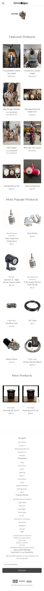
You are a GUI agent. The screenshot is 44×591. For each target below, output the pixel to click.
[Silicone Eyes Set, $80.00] (32, 171)
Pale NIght (22, 509)
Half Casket (12, 148)
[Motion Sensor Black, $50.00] (32, 344)
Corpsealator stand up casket (11, 72)
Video (22, 492)
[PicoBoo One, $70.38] (12, 306)
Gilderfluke (22, 522)
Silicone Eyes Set (32, 186)
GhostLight (22, 512)
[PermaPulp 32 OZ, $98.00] (11, 394)
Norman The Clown (32, 148)
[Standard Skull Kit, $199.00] (12, 171)
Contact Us (22, 452)
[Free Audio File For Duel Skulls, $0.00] (32, 262)
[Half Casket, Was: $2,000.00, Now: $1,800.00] (12, 133)
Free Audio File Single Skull (11, 239)
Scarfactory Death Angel (32, 72)
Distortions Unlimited (22, 519)
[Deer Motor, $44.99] (32, 219)
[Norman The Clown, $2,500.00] (32, 133)
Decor (22, 469)
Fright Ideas (22, 502)
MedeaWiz (22, 526)
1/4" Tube (32, 320)
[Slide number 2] (22, 18)
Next (39, 400)
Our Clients (22, 442)
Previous (3, 400)
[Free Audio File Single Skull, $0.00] (12, 219)
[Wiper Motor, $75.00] (12, 344)
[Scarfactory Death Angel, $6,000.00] (32, 56)
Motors (22, 476)
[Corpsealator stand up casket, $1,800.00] (12, 56)
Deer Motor (32, 233)
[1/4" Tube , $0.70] (32, 306)
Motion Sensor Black (32, 362)
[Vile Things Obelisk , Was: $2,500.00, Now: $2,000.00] (12, 94)
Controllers (22, 466)
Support (22, 446)
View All (22, 529)
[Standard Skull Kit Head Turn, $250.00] (32, 94)
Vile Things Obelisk (11, 109)
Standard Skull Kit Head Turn (32, 110)
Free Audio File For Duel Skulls (32, 283)
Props (22, 482)
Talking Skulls (22, 489)
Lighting (22, 472)
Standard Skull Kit (11, 186)
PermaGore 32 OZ (31, 410)
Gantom (22, 506)
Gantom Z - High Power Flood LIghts (11, 281)
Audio (22, 462)
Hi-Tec (22, 516)
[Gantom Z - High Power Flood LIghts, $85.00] (12, 262)
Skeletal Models (22, 486)
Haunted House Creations (22, 499)
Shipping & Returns (22, 449)
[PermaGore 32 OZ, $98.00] (30, 394)
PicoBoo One (11, 323)
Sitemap (22, 455)
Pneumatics (22, 479)
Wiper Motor (11, 359)
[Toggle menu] (3, 3)
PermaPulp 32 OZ (11, 410)
